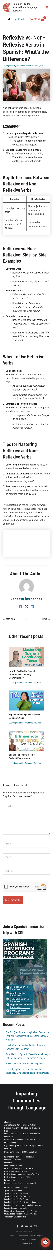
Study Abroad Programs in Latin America (20, 1213)
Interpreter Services (12, 1159)
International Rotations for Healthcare (19, 1156)
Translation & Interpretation (15, 1216)
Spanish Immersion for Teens (16, 1199)
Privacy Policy (9, 1180)
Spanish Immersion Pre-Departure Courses (21, 1202)
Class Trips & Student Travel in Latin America (22, 1133)
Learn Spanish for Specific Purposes (19, 1168)
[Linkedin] (32, 606)
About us (7, 1122)
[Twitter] (22, 1226)
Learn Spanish (8, 66)
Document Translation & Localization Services (22, 1139)
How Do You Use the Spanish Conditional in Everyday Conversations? (22, 674)
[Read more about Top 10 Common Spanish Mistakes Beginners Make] (26, 700)
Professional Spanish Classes (16, 1187)
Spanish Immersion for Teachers (17, 1196)
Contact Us (8, 1136)
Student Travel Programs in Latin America (20, 1211)
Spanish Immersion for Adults (16, 1193)
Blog (6, 1130)
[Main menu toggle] (47, 7)
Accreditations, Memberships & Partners (20, 1124)
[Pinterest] (31, 1226)
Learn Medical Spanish (13, 1165)
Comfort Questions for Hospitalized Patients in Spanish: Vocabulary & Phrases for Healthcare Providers (27, 1036)
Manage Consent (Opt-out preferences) (19, 1183)
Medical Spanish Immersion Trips (17, 1177)
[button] (9, 19)
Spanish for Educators (13, 1190)
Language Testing (11, 1162)
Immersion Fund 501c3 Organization (20, 1151)
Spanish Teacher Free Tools (15, 1208)
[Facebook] (20, 606)
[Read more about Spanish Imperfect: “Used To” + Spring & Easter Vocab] (26, 740)
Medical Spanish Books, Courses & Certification (23, 1174)
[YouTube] (35, 1226)
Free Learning (10, 1142)
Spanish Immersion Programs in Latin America (22, 1205)
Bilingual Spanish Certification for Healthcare (22, 1127)
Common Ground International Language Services (25, 7)
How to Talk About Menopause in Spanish (25, 1063)
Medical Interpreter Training (15, 1171)
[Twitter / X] (26, 606)
